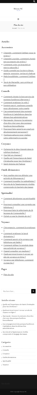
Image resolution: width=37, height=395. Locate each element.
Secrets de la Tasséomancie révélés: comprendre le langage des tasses (19, 186)
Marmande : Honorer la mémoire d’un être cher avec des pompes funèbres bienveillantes (18, 123)
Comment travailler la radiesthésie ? (19, 181)
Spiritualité (7, 361)
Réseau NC (23, 392)
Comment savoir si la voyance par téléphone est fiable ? (18, 241)
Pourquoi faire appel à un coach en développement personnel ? (19, 131)
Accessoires (7, 346)
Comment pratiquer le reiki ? (16, 102)
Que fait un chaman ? (13, 155)
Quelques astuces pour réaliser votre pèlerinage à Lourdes (17, 137)
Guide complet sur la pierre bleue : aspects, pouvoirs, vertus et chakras (19, 72)
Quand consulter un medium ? (17, 251)
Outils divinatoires (9, 357)
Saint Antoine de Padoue (14, 164)
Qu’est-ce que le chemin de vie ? (17, 216)
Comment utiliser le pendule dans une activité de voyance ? (18, 247)
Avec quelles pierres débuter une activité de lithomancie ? (18, 177)
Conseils (6, 350)
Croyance (6, 354)
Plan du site (9, 274)
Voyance (6, 365)
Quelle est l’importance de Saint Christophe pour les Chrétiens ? (18, 160)
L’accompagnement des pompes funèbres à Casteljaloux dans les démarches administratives (18, 114)
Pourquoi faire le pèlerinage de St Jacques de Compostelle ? (18, 212)
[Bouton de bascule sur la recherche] (34, 1)
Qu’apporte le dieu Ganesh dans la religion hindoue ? (18, 151)
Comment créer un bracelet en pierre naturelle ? (17, 66)
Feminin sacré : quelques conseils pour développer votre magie (18, 107)
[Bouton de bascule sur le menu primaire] (19, 19)
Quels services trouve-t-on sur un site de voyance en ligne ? (18, 256)
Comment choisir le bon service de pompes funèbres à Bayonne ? (19, 98)
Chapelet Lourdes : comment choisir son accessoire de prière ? (19, 60)
